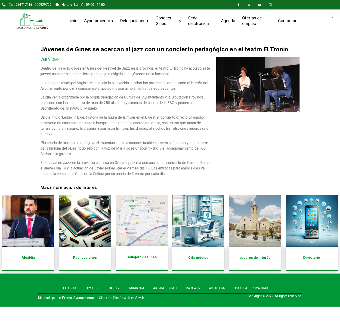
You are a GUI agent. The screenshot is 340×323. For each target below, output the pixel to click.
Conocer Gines (163, 21)
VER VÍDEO (49, 59)
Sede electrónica (198, 21)
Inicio (72, 21)
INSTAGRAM (136, 288)
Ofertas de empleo (252, 21)
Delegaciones (132, 21)
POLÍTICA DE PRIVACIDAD (251, 288)
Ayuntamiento (97, 21)
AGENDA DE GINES (164, 288)
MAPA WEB (193, 288)
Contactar (287, 21)
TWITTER (92, 288)
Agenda (228, 21)
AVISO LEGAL (217, 288)
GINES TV (113, 288)
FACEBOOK (70, 288)
